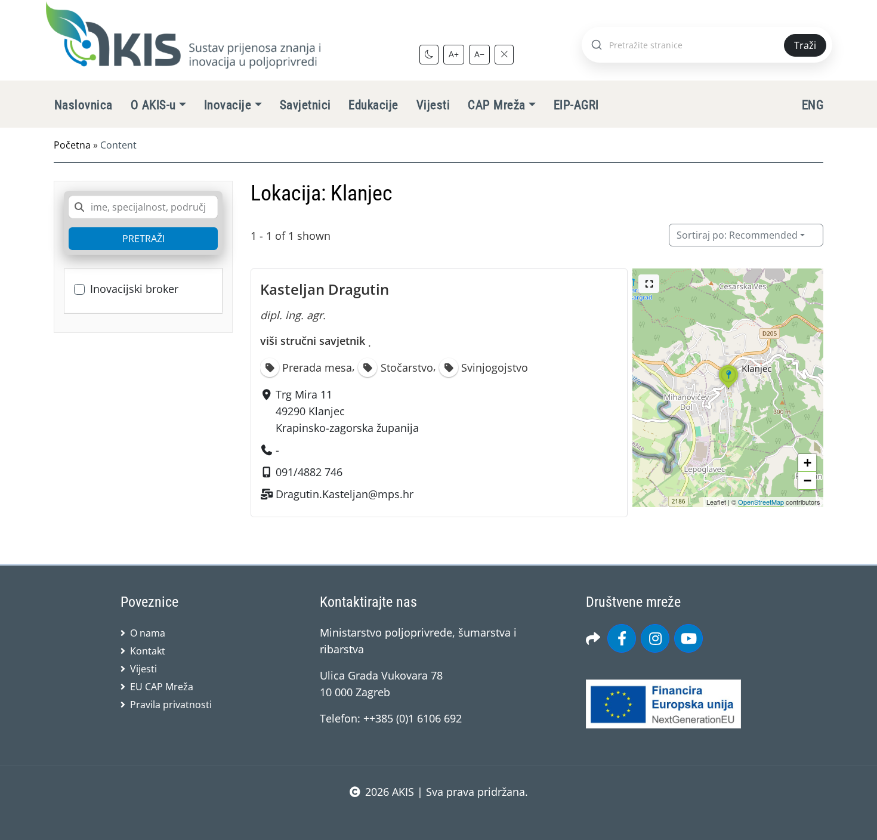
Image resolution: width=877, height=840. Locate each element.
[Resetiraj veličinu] (504, 54)
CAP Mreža (496, 105)
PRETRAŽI (143, 238)
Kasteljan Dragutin (324, 289)
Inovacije (227, 105)
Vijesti (433, 105)
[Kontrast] (428, 54)
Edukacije (373, 105)
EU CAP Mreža (161, 686)
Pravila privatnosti (171, 704)
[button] (728, 388)
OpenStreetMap (761, 502)
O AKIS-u (153, 105)
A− (479, 54)
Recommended (737, 235)
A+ (454, 54)
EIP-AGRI (576, 105)
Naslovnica (83, 105)
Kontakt (147, 650)
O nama (147, 633)
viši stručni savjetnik (312, 340)
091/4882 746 (309, 472)
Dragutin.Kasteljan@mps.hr (344, 494)
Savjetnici (305, 105)
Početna (72, 145)
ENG (812, 105)
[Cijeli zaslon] (649, 283)
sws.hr (439, 816)
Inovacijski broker (134, 289)
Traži (805, 45)
